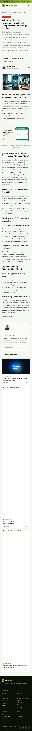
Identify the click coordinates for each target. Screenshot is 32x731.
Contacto (4, 721)
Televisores (20, 705)
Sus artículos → (9, 347)
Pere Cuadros (11, 66)
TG (23, 727)
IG (25, 727)
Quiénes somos (6, 714)
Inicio (3, 10)
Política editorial (6, 716)
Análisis (19, 693)
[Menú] (28, 5)
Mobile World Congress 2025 (23, 699)
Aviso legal (20, 714)
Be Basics (4, 703)
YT (19, 727)
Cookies (19, 718)
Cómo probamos (6, 718)
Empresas (4, 696)
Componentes (5, 700)
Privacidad (20, 716)
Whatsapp (9, 316)
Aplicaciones (9, 10)
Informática (20, 707)
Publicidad (20, 721)
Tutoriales (19, 702)
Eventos (4, 705)
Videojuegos (20, 696)
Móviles (4, 693)
